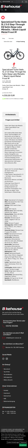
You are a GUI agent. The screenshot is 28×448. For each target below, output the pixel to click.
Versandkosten (8, 374)
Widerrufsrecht (8, 380)
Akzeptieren (23, 445)
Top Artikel (7, 371)
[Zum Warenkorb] (26, 1)
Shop (3, 38)
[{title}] (23, 1)
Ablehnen (23, 442)
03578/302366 (6, 1)
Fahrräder (11, 38)
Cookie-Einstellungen (13, 442)
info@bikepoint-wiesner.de (13, 337)
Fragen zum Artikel (12, 120)
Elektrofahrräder (8, 41)
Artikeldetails (10, 114)
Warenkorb (7, 369)
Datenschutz (7, 396)
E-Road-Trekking (20, 41)
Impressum (7, 393)
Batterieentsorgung (9, 401)
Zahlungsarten (8, 377)
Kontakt (6, 390)
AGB (5, 398)
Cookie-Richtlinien (18, 439)
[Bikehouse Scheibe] (11, 6)
